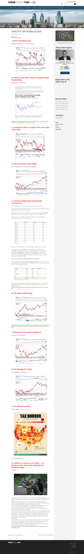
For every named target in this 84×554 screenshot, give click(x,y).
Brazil (25, 254)
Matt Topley (18, 37)
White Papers (46, 7)
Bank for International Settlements (30, 261)
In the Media (28, 7)
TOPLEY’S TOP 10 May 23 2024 (16, 535)
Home (11, 7)
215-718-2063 (71, 2)
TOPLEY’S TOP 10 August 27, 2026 (62, 101)
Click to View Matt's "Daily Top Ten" (65, 42)
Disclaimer (58, 129)
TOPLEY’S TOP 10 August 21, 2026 (61, 107)
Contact (21, 7)
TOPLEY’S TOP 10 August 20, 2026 (62, 109)
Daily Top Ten (59, 124)
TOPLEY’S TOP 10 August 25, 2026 (62, 103)
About (15, 7)
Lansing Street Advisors (58, 7)
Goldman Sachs (20, 252)
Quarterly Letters (37, 7)
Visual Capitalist (18, 458)
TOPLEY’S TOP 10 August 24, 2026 (62, 105)
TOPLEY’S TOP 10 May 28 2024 (45, 535)
